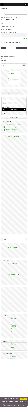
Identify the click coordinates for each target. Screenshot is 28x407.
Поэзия (15, 17)
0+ (4, 42)
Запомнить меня (6, 107)
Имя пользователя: (6, 99)
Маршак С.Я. (11, 17)
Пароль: (4, 103)
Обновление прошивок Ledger (10, 127)
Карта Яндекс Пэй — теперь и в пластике (13, 124)
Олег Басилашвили (16, 42)
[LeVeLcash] (4, 7)
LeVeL (3, 20)
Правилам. (22, 405)
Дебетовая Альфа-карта (9, 126)
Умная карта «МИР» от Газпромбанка (12, 130)
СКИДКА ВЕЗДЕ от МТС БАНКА (10, 129)
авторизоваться (4, 60)
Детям (7, 17)
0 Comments (12, 20)
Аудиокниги (3, 17)
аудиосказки (8, 42)
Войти (4, 113)
